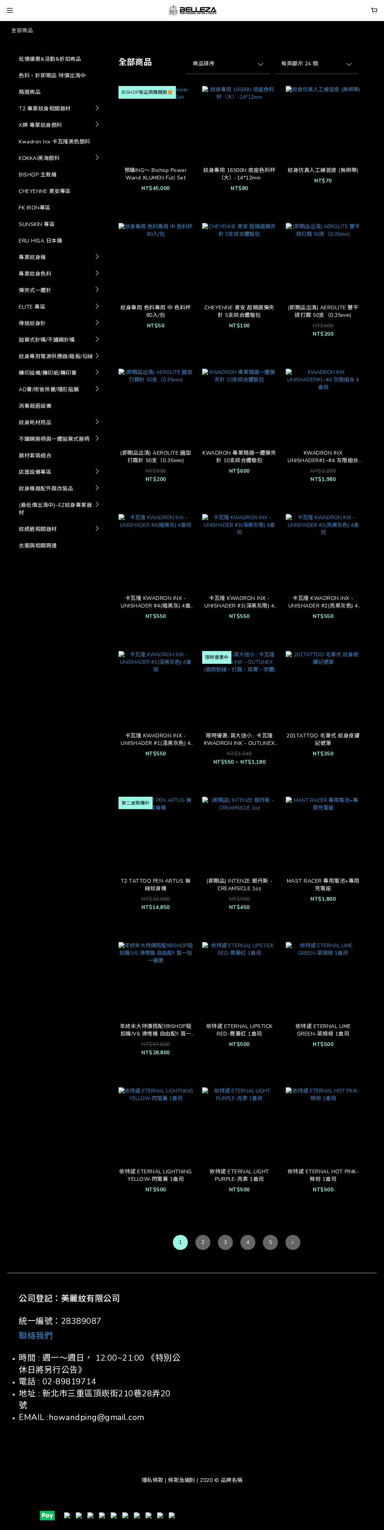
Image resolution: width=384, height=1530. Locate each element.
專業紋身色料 (35, 273)
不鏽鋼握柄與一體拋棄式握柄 (54, 439)
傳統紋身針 (32, 323)
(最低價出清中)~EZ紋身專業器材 (55, 509)
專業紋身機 (32, 257)
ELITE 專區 (32, 307)
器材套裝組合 (35, 455)
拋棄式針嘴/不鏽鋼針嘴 (47, 340)
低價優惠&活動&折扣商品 (50, 59)
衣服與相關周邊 (38, 545)
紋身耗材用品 (35, 422)
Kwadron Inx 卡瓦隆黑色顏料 (54, 141)
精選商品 (29, 92)
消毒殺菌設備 (35, 406)
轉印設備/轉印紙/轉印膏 (47, 373)
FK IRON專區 (35, 207)
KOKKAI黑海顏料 (39, 158)
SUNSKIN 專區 (37, 224)
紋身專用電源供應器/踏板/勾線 (56, 356)
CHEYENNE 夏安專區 (45, 191)
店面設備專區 (35, 472)
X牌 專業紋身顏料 (40, 125)
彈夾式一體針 (35, 290)
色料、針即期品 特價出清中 (52, 75)
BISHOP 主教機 (38, 174)
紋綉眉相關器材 (38, 529)
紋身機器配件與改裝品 (46, 488)
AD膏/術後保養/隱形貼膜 (49, 389)
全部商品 (22, 30)
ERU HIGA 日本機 (40, 240)
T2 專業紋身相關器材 (45, 108)
